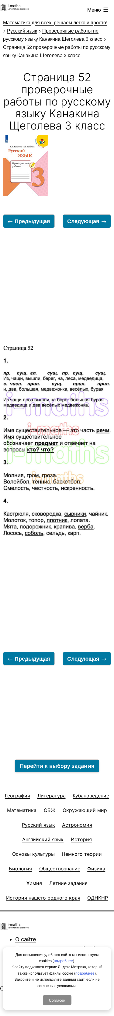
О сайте (25, 939)
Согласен (57, 1000)
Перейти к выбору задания (57, 765)
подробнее (63, 961)
